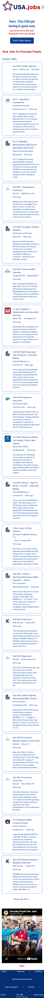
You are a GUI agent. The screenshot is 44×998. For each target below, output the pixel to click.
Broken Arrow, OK (28, 659)
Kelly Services (18, 623)
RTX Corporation (19, 583)
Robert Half (17, 319)
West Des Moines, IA (20, 587)
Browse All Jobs (21, 899)
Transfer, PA (17, 365)
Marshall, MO (33, 276)
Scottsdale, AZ (29, 319)
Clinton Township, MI (22, 540)
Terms (3, 995)
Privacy (31, 987)
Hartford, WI (24, 69)
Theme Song (38, 995)
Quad (15, 69)
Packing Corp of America (22, 233)
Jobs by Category (11, 987)
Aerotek (16, 193)
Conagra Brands (19, 276)
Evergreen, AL (18, 830)
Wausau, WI (17, 155)
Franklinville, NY (19, 450)
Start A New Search (22, 40)
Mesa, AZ (25, 744)
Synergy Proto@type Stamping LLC (25, 535)
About (4, 971)
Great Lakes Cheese (20, 447)
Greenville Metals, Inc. (21, 361)
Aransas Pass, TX (19, 109)
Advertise (21, 971)
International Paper (20, 404)
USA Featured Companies (22, 979)
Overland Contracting (21, 106)
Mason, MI (17, 237)
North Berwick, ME (20, 705)
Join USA (19, 995)
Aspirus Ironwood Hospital (23, 151)
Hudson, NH (30, 623)
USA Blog (38, 971)
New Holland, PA (28, 784)
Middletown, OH (28, 193)
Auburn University (19, 826)
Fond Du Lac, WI (19, 407)
